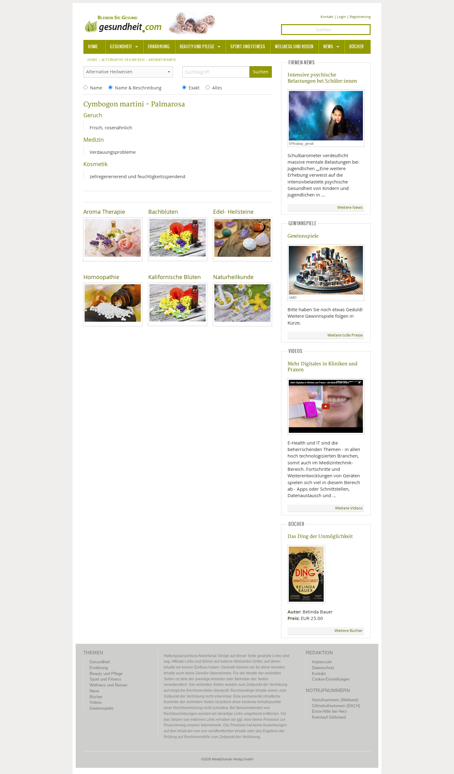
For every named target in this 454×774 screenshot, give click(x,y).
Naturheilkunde (233, 277)
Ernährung (159, 46)
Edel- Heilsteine (233, 211)
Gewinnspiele (303, 236)
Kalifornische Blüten (174, 277)
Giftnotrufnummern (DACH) (336, 705)
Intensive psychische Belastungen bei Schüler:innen (322, 78)
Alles (217, 88)
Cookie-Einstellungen (331, 679)
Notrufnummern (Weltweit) (335, 700)
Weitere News (350, 207)
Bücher (356, 46)
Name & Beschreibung (138, 88)
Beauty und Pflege (197, 46)
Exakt (194, 88)
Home (92, 60)
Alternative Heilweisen (123, 60)
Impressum (322, 662)
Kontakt (327, 16)
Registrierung (360, 16)
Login (341, 16)
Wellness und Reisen (294, 46)
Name (96, 88)
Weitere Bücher (348, 630)
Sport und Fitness (247, 46)
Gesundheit (121, 46)
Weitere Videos (349, 508)
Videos (96, 702)
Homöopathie (101, 277)
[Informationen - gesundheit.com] (151, 23)
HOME (93, 46)
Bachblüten (163, 211)
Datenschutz (323, 667)
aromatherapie (162, 60)
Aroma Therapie (104, 211)
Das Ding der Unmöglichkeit (320, 537)
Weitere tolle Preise (345, 335)
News (328, 46)
